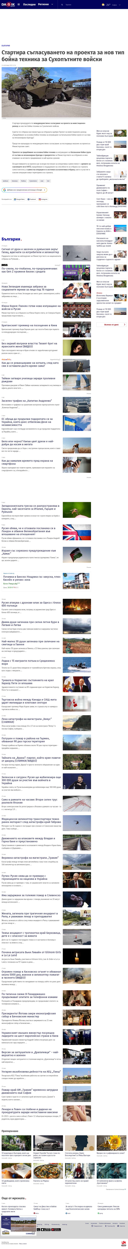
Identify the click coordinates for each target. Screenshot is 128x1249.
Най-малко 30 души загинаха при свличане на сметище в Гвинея (30, 643)
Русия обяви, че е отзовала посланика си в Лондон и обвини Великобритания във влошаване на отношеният (28, 531)
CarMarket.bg (38, 1224)
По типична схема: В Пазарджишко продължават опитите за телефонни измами (30, 996)
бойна (23, 181)
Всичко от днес (111, 324)
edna (37, 1213)
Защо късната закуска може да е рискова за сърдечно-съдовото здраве (108, 256)
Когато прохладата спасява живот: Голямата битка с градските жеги (14, 1209)
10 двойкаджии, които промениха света (15, 1182)
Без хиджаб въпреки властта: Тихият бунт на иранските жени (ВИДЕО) (29, 345)
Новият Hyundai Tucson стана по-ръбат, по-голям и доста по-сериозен (46, 1155)
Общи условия (23, 1243)
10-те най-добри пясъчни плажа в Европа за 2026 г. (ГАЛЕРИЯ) (104, 230)
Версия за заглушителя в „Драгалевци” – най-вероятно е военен (30, 1054)
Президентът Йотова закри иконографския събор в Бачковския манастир (29, 1015)
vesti (69, 1213)
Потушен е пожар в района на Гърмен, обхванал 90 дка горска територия (26, 740)
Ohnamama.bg (56, 1224)
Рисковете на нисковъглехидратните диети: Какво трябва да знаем (104, 242)
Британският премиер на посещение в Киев (29, 325)
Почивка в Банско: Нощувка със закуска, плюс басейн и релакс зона (32, 578)
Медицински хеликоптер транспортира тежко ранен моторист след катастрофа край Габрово (31, 820)
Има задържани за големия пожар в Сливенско (31, 895)
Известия (122, 1226)
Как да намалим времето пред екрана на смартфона (27, 462)
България (11, 239)
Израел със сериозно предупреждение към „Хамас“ (29, 552)
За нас (87, 1223)
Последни (29, 4)
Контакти (115, 1223)
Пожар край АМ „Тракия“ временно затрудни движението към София (30, 1091)
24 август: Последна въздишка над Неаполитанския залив (79, 1207)
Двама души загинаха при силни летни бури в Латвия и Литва (30, 623)
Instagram (44, 199)
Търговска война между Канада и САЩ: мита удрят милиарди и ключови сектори (29, 701)
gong (101, 1213)
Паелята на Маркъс (41, 1181)
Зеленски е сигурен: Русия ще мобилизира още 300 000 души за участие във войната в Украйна (31, 780)
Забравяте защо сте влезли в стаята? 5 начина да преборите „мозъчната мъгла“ (110, 175)
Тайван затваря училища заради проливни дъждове (28, 380)
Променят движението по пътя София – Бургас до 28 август (104, 189)
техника (15, 181)
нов (42, 181)
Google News (20, 199)
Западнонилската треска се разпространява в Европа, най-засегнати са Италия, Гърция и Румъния (30, 508)
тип (48, 181)
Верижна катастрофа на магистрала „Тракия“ (30, 857)
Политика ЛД (111, 1226)
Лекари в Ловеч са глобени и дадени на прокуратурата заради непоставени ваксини (30, 1111)
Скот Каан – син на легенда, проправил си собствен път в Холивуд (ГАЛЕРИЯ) (111, 203)
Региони (43, 4)
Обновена (99, 293)
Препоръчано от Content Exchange (115, 1189)
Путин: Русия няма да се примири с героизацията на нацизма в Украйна (24, 877)
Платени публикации (105, 1223)
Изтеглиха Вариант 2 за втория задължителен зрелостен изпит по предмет (108, 299)
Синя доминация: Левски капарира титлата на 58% (109, 1207)
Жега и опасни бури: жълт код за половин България (104, 133)
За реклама (94, 1223)
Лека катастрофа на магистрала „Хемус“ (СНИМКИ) (27, 720)
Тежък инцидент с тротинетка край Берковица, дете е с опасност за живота (31, 934)
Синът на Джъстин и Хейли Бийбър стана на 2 (45, 1207)
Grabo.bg (64, 1224)
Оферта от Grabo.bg (7, 573)
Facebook (33, 199)
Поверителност (98, 1226)
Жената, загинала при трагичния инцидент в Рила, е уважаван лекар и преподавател (30, 915)
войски (5, 181)
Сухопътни (33, 181)
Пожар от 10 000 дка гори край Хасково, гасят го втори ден (104, 146)
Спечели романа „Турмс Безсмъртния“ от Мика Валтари (77, 1154)
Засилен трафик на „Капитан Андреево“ (27, 400)
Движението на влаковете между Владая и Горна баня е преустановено (28, 840)
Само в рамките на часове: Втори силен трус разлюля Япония (29, 801)
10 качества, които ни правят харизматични (77, 1182)
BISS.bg (47, 1224)
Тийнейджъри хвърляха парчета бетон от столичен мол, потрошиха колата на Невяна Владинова (108, 160)
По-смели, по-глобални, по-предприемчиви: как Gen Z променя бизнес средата (29, 270)
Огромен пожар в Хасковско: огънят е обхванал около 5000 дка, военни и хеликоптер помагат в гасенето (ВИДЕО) (31, 974)
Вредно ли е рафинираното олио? (110, 1153)
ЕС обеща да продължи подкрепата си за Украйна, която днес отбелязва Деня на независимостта (27, 421)
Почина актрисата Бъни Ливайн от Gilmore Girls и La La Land (31, 954)
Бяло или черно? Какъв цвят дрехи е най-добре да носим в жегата (28, 443)
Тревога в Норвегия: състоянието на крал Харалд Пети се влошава (28, 682)
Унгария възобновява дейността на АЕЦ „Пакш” (31, 1071)
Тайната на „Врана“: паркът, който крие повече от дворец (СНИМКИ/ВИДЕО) (31, 759)
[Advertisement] (46, 219)
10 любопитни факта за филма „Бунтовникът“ (109, 1182)
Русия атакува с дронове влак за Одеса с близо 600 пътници (31, 604)
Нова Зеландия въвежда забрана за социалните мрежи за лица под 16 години (28, 288)
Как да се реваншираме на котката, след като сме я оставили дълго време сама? (30, 364)
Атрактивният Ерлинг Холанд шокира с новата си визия (103, 216)
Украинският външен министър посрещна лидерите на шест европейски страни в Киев (30, 1034)
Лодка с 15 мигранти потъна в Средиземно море (28, 662)
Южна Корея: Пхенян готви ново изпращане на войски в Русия (31, 307)
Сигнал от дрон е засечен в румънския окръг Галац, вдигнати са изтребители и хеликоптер (30, 251)
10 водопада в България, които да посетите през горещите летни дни (16, 1154)
